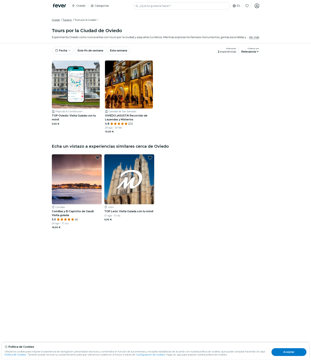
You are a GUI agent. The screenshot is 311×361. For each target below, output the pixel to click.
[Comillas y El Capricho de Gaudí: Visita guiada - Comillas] (77, 179)
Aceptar (288, 352)
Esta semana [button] (118, 50)
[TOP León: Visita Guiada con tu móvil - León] (129, 179)
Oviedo (56, 19)
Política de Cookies (15, 354)
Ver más (254, 37)
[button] (87, 20)
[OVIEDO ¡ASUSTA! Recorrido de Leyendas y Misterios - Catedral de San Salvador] (129, 85)
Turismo (67, 19)
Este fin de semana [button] (90, 50)
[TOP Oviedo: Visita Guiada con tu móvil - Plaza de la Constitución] (76, 85)
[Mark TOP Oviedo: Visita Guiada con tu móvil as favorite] (96, 64)
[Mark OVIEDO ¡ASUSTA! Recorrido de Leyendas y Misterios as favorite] (149, 64)
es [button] (238, 5)
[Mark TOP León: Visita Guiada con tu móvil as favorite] (150, 158)
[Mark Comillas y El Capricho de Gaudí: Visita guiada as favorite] (98, 158)
